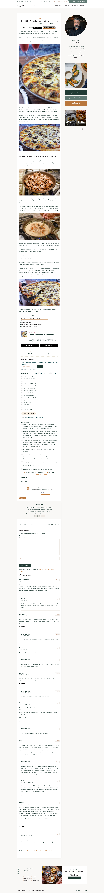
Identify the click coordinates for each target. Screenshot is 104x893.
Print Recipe (31, 345)
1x (50, 373)
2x (53, 373)
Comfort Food (27, 878)
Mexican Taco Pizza (26, 322)
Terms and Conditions (40, 890)
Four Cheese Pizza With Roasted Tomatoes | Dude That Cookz (39, 850)
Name (21, 558)
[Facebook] (44, 1)
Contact (58, 1)
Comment (22, 540)
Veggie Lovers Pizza (26, 320)
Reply (57, 579)
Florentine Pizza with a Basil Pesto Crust (31, 326)
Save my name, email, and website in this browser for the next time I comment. (38, 562)
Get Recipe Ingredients (29, 413)
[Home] (31, 16)
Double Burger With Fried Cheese (27, 523)
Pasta (34, 876)
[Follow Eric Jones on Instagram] (39, 516)
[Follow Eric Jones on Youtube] (42, 516)
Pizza (39, 18)
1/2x (48, 373)
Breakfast (26, 874)
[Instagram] (42, 1)
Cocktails (26, 876)
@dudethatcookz (35, 489)
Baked (37, 474)
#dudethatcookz (49, 489)
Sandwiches (36, 880)
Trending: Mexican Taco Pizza (78, 1)
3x (55, 373)
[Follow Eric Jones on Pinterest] (44, 516)
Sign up (31, 1)
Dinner (53, 472)
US (39, 373)
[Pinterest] (47, 1)
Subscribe (65, 1)
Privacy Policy (30, 890)
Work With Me (80, 5)
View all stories (75, 129)
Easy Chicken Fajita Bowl (53, 523)
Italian (45, 474)
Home (52, 1)
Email (42, 558)
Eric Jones (29, 23)
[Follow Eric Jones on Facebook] (35, 516)
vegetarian (22, 498)
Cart (62, 1)
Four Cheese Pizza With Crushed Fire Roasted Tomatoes (34, 318)
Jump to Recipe (38, 27)
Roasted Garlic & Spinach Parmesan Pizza (31, 324)
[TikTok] (49, 1)
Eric (32, 336)
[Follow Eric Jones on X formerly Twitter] (37, 516)
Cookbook (73, 5)
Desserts (26, 880)
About (55, 1)
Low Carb (35, 874)
